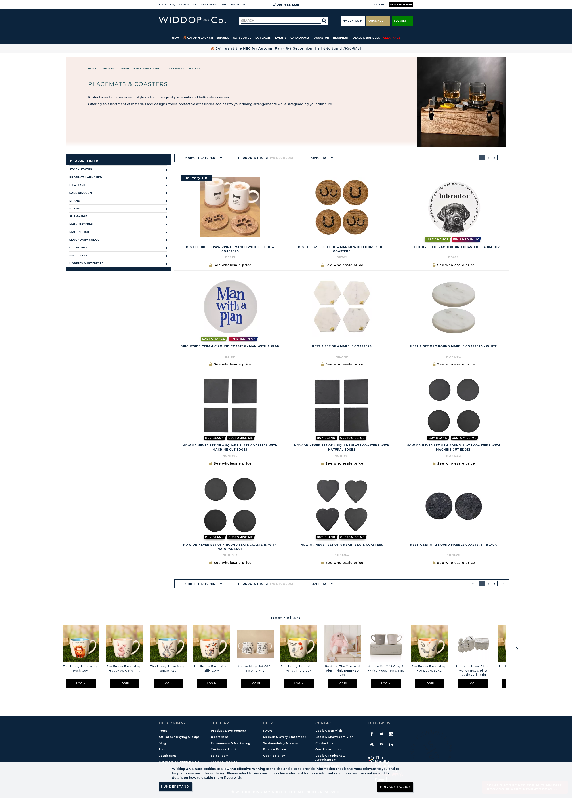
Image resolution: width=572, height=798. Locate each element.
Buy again (263, 37)
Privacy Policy (274, 749)
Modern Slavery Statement (284, 737)
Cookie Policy (274, 755)
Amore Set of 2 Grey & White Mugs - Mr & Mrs (386, 668)
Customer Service (225, 749)
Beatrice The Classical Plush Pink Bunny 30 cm (342, 670)
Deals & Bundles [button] (366, 37)
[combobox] (209, 158)
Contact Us (187, 4)
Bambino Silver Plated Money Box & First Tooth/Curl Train (473, 670)
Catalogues (300, 37)
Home (92, 68)
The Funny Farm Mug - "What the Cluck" (299, 668)
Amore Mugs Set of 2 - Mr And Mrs (255, 668)
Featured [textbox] (207, 158)
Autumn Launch (200, 37)
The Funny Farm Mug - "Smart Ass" (168, 668)
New (175, 37)
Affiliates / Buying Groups (179, 737)
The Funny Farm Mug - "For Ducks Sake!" (430, 668)
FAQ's (268, 730)
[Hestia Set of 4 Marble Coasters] (341, 306)
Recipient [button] (341, 37)
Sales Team (220, 755)
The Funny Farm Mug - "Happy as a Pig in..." (125, 668)
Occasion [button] (321, 37)
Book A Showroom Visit (334, 737)
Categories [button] (242, 37)
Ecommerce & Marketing (230, 743)
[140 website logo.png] (192, 20)
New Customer (401, 4)
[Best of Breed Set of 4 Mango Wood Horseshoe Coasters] (341, 207)
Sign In (379, 4)
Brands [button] (223, 37)
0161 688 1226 (288, 4)
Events (281, 37)
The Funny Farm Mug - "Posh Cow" (81, 668)
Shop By (109, 68)
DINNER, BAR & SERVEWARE (140, 68)
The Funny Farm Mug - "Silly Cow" (212, 668)
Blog (162, 4)
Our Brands (208, 4)
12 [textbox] (324, 158)
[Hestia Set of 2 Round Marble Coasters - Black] (453, 505)
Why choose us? (233, 4)
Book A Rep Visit (328, 730)
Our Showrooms (328, 749)
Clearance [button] (392, 37)
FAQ (172, 4)
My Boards (351, 20)
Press (163, 730)
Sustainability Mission (280, 743)
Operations (220, 737)
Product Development (228, 730)
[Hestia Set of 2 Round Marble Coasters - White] (453, 306)
